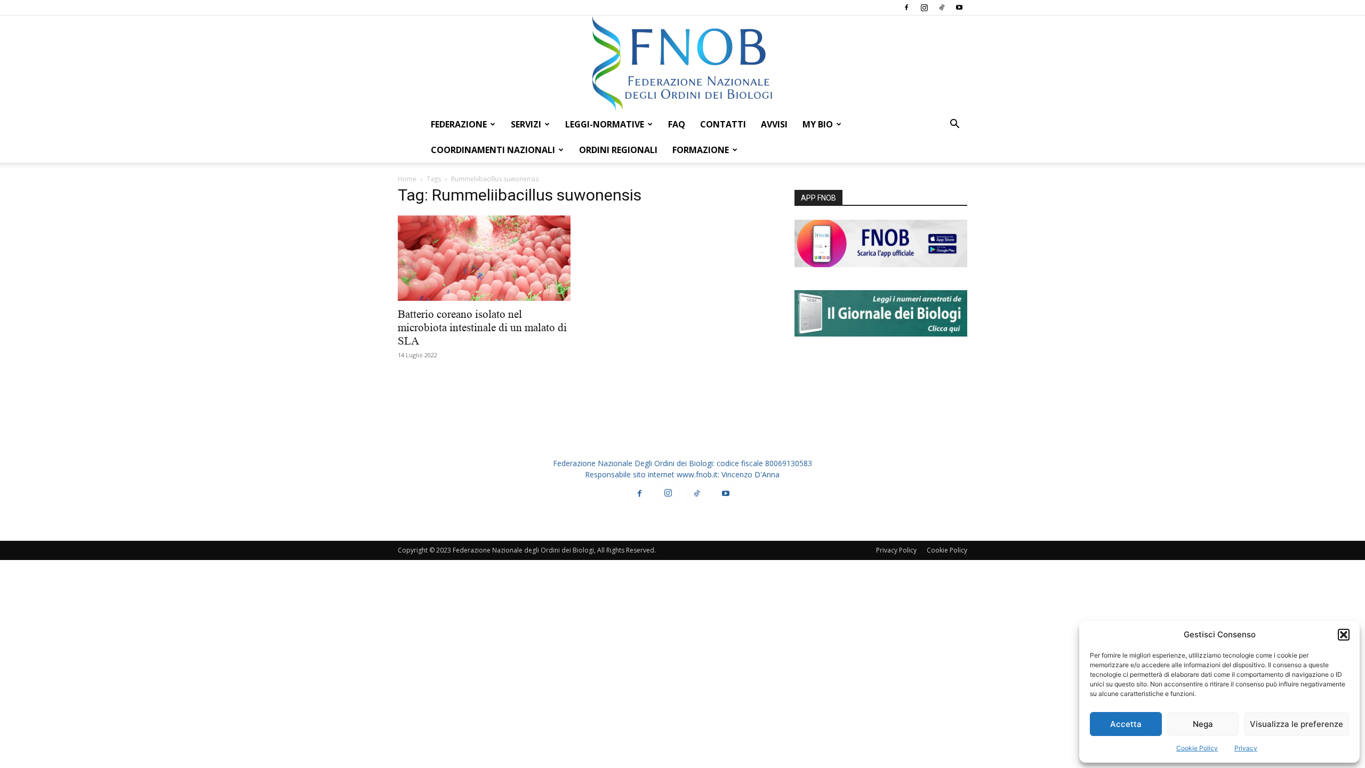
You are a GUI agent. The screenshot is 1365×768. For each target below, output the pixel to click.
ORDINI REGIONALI (618, 150)
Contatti (723, 124)
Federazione (459, 124)
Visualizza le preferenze (1296, 724)
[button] (1343, 634)
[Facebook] (906, 7)
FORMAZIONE (700, 150)
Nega (1203, 724)
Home (407, 178)
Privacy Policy (896, 550)
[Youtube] (959, 7)
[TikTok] (942, 7)
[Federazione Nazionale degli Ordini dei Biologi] (682, 63)
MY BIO (817, 124)
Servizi (526, 124)
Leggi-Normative (604, 124)
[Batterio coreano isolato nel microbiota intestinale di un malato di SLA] (484, 258)
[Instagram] (924, 7)
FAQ (676, 124)
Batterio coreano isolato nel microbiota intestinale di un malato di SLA (482, 327)
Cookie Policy (1197, 748)
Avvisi (774, 124)
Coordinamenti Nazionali (493, 150)
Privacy (1245, 748)
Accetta (1126, 724)
